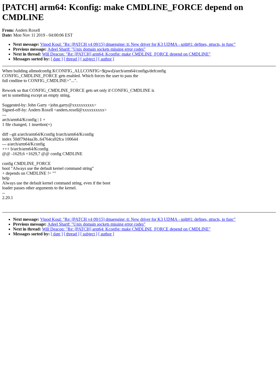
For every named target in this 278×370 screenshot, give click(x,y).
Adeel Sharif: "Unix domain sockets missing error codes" (97, 49)
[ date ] (57, 59)
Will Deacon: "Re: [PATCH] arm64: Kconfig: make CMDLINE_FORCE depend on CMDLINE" (126, 54)
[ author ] (106, 59)
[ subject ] (88, 59)
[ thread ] (71, 59)
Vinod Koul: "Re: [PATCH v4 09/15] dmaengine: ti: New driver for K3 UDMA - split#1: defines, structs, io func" (138, 44)
